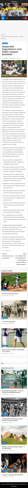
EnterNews (23, 484)
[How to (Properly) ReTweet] (14, 282)
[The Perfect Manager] (14, 310)
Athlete (5, 414)
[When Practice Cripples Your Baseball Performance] (14, 338)
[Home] (3, 18)
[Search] (23, 18)
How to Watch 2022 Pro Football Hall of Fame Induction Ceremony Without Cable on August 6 (20, 259)
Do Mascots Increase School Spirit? (7, 256)
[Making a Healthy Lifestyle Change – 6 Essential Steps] (14, 435)
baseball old (7, 250)
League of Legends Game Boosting (12, 475)
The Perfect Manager (8, 321)
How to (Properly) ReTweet (10, 293)
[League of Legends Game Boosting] (14, 463)
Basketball (5, 386)
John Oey (5, 58)
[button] (6, 18)
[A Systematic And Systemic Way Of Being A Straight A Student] (14, 407)
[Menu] (6, 18)
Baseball (5, 43)
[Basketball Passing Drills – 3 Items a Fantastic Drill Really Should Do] (14, 379)
